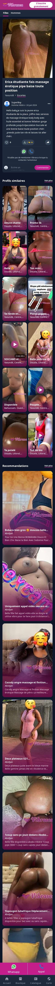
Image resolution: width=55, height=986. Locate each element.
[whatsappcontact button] (24, 151)
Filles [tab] (5, 12)
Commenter (43, 167)
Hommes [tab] (15, 12)
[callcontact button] (31, 151)
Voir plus (48, 180)
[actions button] (49, 103)
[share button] (48, 142)
